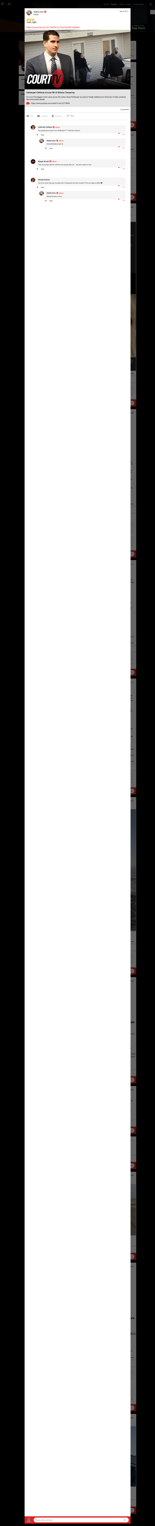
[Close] (127, 11)
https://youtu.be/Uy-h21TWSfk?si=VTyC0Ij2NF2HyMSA (53, 27)
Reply (42, 135)
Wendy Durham (52, 196)
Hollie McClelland (52, 144)
